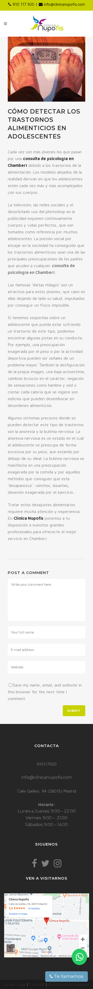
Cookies (37, 984)
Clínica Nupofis (28, 518)
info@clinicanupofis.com (64, 4)
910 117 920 (23, 4)
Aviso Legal (14, 984)
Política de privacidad (69, 984)
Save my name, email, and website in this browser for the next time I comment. (45, 692)
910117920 (47, 764)
